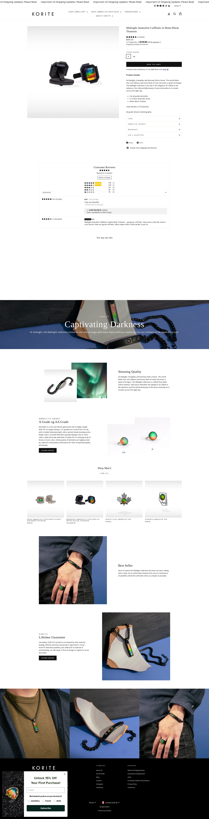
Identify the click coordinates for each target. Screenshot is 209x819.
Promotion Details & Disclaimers (139, 781)
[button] (131, 37)
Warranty (133, 129)
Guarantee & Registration (136, 774)
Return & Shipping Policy (136, 770)
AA (134, 56)
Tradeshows (132, 12)
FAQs (129, 777)
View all (104, 473)
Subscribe (45, 808)
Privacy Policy (132, 784)
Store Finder (100, 774)
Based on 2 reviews (104, 173)
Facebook (99, 787)
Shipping (129, 44)
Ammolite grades (137, 124)
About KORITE (103, 16)
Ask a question (136, 135)
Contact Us (131, 787)
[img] (46, 199)
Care (130, 119)
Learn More (47, 450)
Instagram (99, 784)
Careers (99, 781)
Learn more (47, 658)
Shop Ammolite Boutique (105, 12)
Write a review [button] (104, 178)
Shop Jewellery (77, 12)
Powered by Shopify (104, 811)
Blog (97, 777)
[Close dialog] (65, 774)
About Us (99, 770)
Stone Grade (132, 52)
